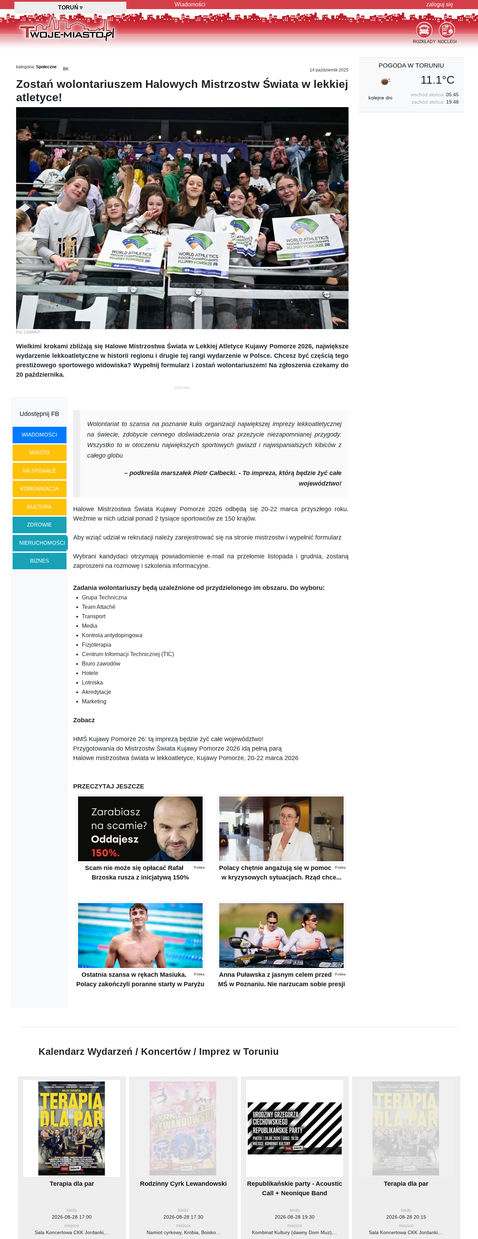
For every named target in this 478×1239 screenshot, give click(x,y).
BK (66, 69)
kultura (39, 507)
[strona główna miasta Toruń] (67, 27)
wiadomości (39, 435)
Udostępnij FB (39, 413)
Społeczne (46, 66)
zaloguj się (439, 4)
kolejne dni (380, 97)
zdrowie (39, 525)
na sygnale (39, 471)
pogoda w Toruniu (411, 65)
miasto (39, 452)
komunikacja (39, 489)
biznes (39, 561)
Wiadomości (190, 4)
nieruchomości (42, 543)
